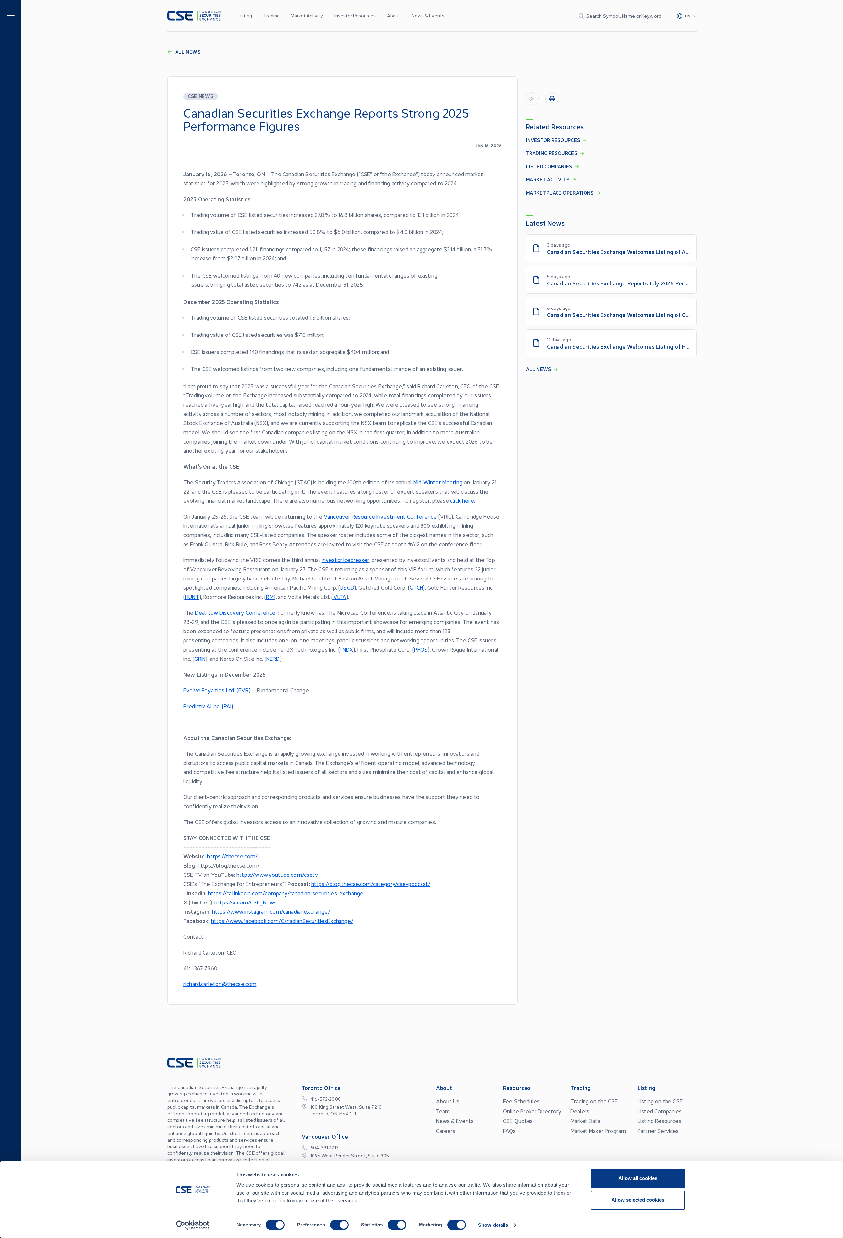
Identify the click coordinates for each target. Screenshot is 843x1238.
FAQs (509, 1130)
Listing (245, 15)
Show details (493, 1225)
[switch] (339, 1225)
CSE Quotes (518, 1120)
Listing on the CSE (660, 1101)
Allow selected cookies (638, 1200)
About (393, 15)
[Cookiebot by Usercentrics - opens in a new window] (193, 1225)
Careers (445, 1130)
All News (188, 51)
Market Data (585, 1120)
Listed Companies (660, 1111)
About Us (447, 1101)
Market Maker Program (598, 1130)
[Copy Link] (532, 98)
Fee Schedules (521, 1101)
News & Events (428, 15)
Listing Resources (659, 1120)
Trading (271, 15)
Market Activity (307, 15)
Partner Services (658, 1130)
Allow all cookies (637, 1178)
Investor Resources (355, 15)
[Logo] (195, 16)
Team (443, 1111)
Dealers (579, 1111)
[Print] (551, 98)
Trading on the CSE (594, 1101)
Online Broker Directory (532, 1111)
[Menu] (11, 15)
